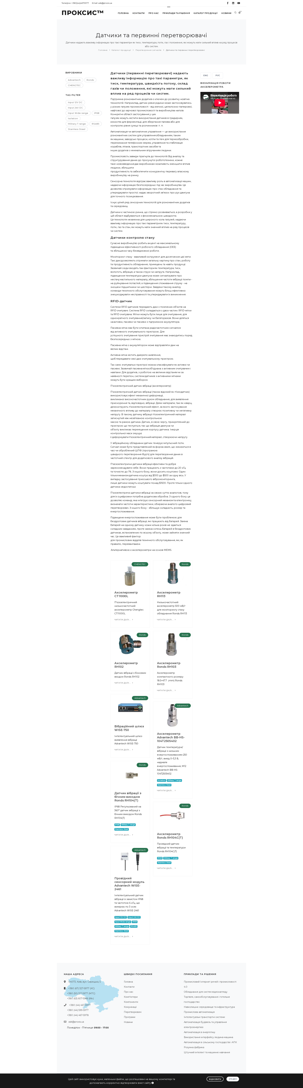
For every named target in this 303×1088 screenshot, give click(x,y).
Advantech (74, 80)
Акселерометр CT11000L (126, 594)
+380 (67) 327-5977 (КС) (81, 988)
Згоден (233, 1079)
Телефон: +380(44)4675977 (75, 3)
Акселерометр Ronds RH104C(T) (170, 835)
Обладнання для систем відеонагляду (205, 991)
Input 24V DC (75, 107)
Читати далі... (123, 619)
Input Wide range (78, 113)
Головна (123, 13)
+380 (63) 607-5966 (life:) (80, 998)
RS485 (95, 123)
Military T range (77, 123)
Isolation (73, 118)
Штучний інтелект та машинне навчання (207, 1052)
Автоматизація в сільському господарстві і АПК (210, 1042)
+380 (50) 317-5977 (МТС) (81, 993)
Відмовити (215, 1079)
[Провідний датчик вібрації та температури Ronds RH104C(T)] (172, 815)
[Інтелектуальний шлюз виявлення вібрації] (130, 707)
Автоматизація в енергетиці (199, 1032)
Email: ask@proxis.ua (102, 3)
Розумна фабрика (194, 1047)
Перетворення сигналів (148, 50)
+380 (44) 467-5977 (80, 1005)
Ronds (90, 80)
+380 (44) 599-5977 (78, 1010)
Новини (226, 13)
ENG (205, 75)
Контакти (139, 13)
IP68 (96, 113)
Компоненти (131, 1002)
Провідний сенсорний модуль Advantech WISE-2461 (129, 884)
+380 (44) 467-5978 (78, 1015)
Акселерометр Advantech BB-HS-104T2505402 (170, 737)
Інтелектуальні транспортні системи (204, 1017)
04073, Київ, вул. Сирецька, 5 (84, 981)
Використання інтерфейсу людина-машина (208, 1037)
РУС (218, 75)
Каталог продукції (206, 13)
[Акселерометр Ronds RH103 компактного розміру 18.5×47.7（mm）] (172, 644)
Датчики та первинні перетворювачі (185, 50)
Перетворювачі (132, 1012)
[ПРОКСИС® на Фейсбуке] (227, 3)
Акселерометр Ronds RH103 (168, 665)
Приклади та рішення (176, 13)
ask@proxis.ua (76, 1021)
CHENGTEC (74, 85)
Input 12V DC (75, 102)
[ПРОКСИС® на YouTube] (238, 3)
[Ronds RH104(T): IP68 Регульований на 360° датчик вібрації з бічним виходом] (130, 774)
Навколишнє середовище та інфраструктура (209, 1007)
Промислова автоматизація (199, 1012)
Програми (129, 1017)
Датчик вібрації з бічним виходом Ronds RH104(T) (127, 796)
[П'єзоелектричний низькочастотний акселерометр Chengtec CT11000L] (130, 573)
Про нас (154, 13)
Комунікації (130, 1007)
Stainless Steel (76, 129)
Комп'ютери (131, 996)
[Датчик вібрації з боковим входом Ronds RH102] (130, 644)
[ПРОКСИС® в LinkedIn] (233, 3)
